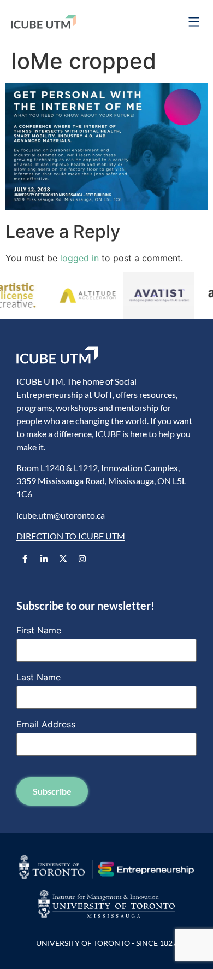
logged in (79, 257)
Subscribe (52, 791)
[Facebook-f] (24, 558)
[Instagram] (82, 558)
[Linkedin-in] (44, 558)
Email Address (45, 724)
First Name (38, 630)
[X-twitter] (63, 558)
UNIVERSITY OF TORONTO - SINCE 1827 (106, 943)
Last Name (38, 677)
